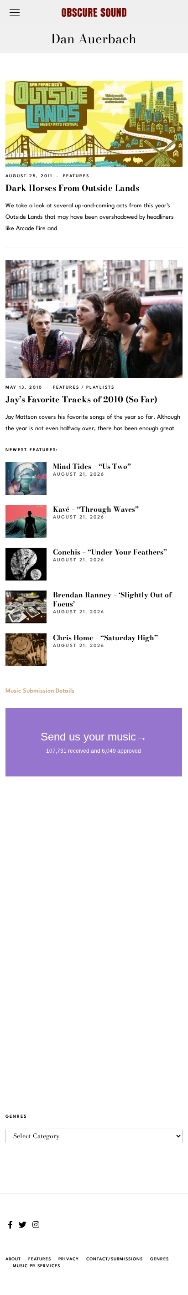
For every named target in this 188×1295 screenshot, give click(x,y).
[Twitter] (22, 1224)
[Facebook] (10, 1224)
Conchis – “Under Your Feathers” (110, 552)
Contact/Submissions (114, 1259)
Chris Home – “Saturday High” (105, 637)
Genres (159, 1259)
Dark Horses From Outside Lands (72, 188)
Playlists (100, 387)
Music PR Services (36, 1266)
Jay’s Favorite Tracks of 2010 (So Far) (81, 399)
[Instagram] (36, 1224)
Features (76, 176)
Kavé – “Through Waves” (96, 509)
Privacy (68, 1259)
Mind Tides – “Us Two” (92, 466)
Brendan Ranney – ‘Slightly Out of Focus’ (112, 599)
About (13, 1259)
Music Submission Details (39, 691)
